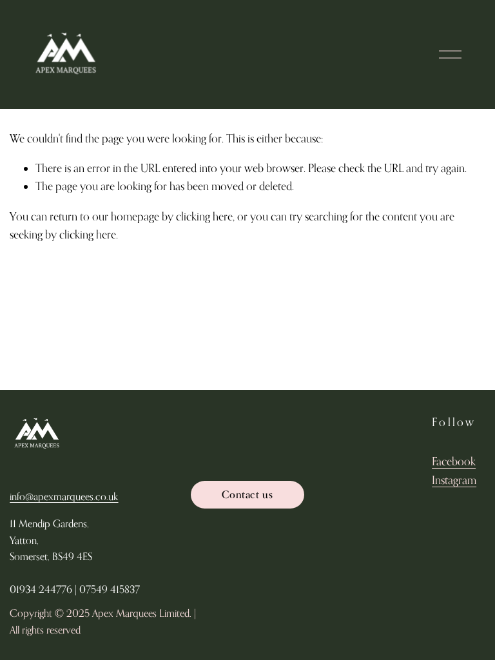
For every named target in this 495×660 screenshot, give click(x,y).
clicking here (204, 216)
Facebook (454, 461)
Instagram (454, 480)
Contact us (247, 494)
